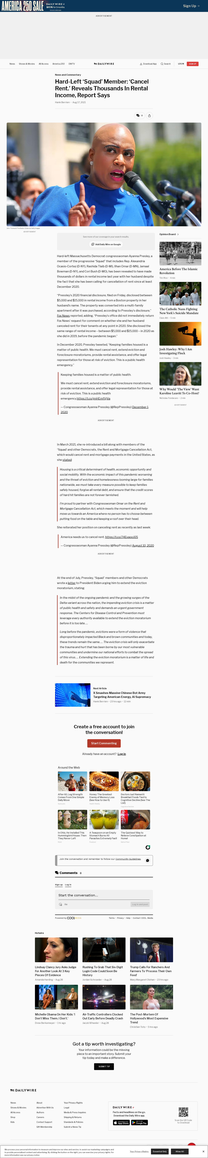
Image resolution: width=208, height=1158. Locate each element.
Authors (40, 1112)
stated (67, 460)
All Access (44, 64)
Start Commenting (104, 743)
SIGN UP (192, 64)
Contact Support (44, 1122)
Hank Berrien (62, 102)
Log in (122, 754)
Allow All (180, 1151)
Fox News (63, 315)
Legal (66, 1107)
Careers (40, 1117)
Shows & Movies (27, 64)
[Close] (203, 1151)
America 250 (58, 64)
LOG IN (181, 64)
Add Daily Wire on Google (108, 244)
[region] (104, 1151)
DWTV (72, 64)
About (39, 1103)
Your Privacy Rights (73, 1103)
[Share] (149, 115)
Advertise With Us (45, 1107)
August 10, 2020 (143, 545)
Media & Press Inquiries (75, 1112)
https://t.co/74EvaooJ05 (121, 537)
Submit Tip (104, 1066)
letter (72, 583)
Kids (12, 1122)
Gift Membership (44, 1127)
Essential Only (160, 1151)
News (12, 64)
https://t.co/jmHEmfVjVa (93, 398)
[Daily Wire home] (104, 63)
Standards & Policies (73, 1122)
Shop (12, 1117)
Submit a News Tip (72, 1127)
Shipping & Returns (73, 1117)
